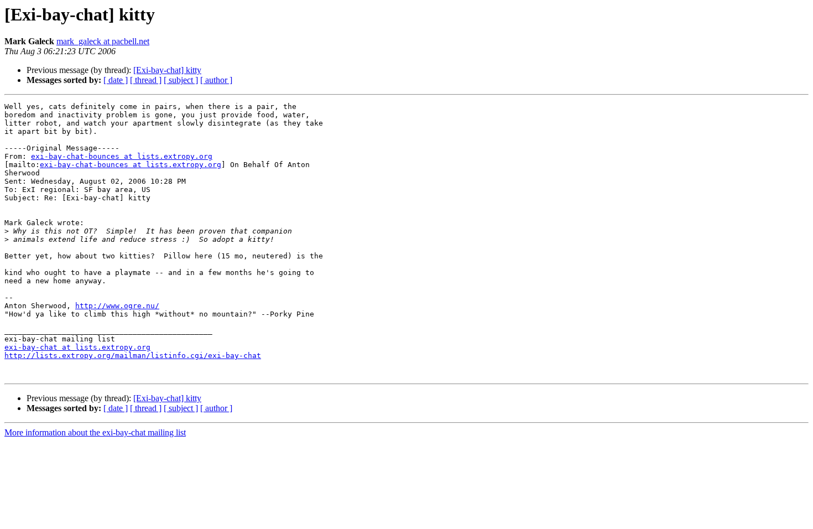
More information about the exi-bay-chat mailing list (95, 432)
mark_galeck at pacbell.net (102, 41)
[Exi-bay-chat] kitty (167, 70)
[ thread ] (145, 80)
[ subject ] (181, 80)
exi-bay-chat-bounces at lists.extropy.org (121, 156)
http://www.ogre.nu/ (117, 306)
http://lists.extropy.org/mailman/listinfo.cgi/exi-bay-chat (132, 355)
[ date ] (115, 80)
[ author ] (216, 80)
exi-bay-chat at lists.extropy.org (77, 347)
